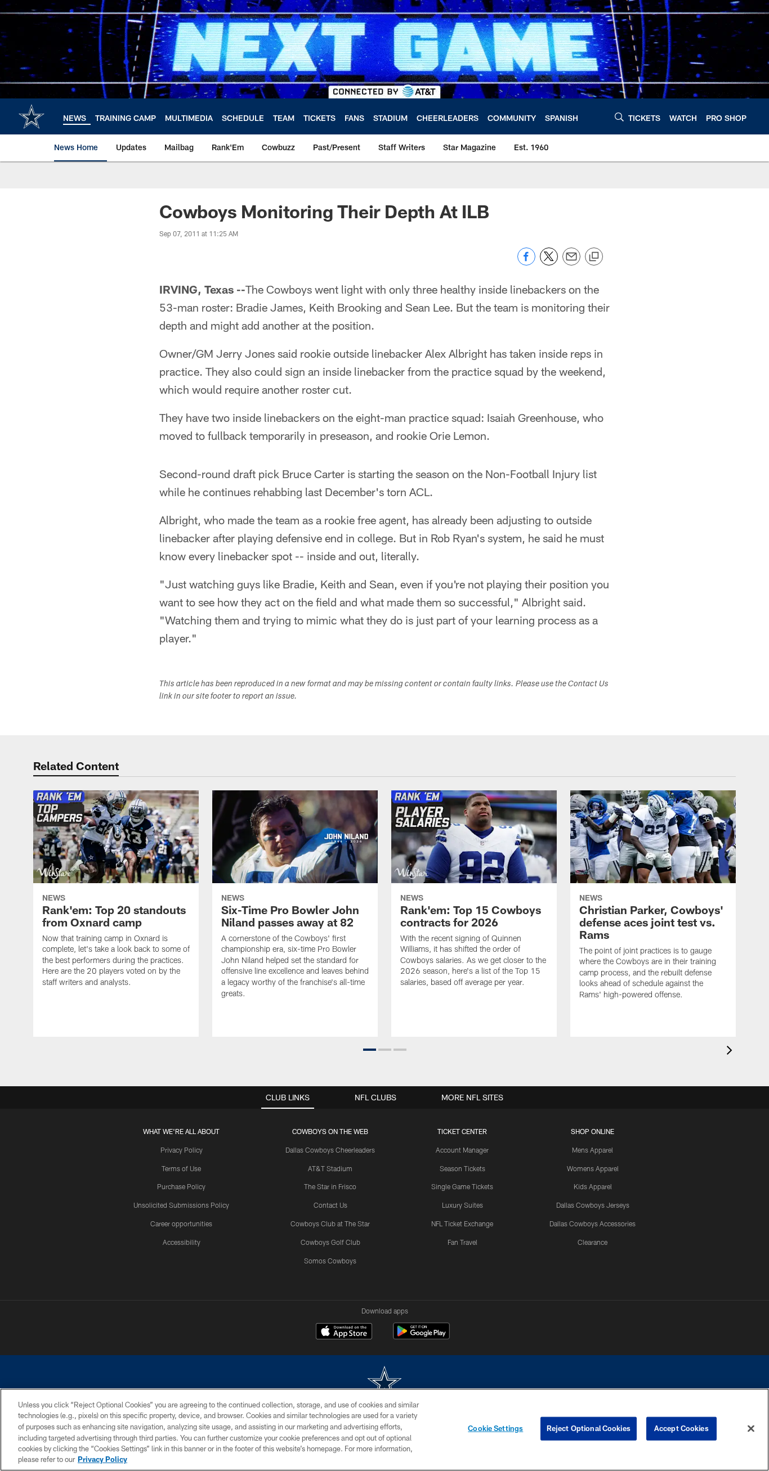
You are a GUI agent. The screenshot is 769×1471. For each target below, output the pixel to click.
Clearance (592, 1242)
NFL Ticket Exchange (462, 1223)
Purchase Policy (181, 1186)
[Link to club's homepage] (31, 116)
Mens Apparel (592, 1150)
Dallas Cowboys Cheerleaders (330, 1150)
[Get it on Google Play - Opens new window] (421, 1337)
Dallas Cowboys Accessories (592, 1223)
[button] (369, 1050)
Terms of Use (181, 1168)
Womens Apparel (593, 1168)
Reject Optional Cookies (589, 1428)
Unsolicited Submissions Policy (181, 1205)
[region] (384, 1429)
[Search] (619, 116)
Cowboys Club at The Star (330, 1223)
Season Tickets (462, 1168)
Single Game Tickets (462, 1186)
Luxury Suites (462, 1205)
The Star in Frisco (330, 1186)
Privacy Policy (181, 1150)
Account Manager (462, 1150)
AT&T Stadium (330, 1168)
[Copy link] (594, 257)
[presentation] (731, 1052)
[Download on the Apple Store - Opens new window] (344, 1332)
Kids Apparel (593, 1186)
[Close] (751, 1428)
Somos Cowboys (330, 1261)
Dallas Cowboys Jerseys (592, 1205)
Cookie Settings (495, 1428)
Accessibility (181, 1242)
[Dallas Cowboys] (384, 1383)
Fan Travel (462, 1242)
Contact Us (330, 1205)
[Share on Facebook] (526, 262)
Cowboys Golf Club (330, 1242)
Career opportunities (181, 1223)
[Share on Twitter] (549, 262)
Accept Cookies (681, 1428)
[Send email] (571, 262)
